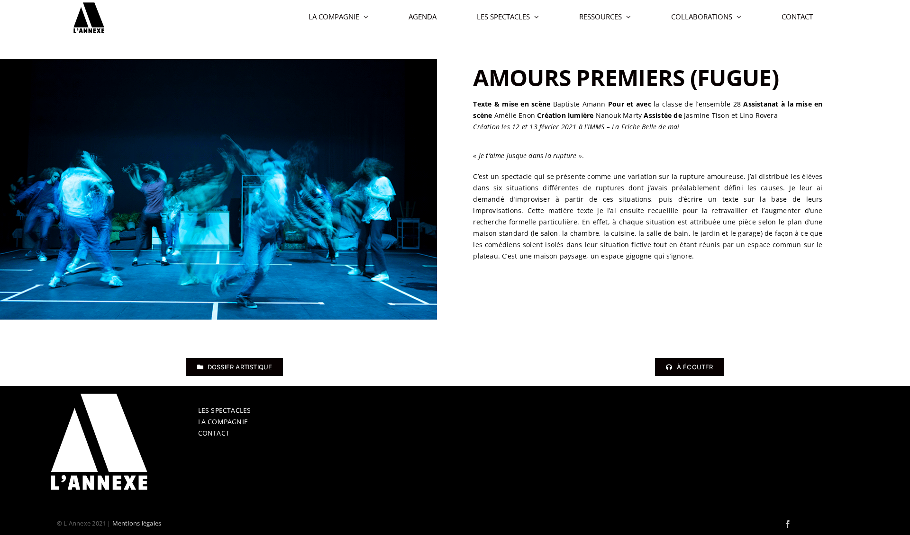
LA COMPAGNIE (223, 421)
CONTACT (213, 432)
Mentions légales (136, 523)
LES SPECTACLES (224, 410)
